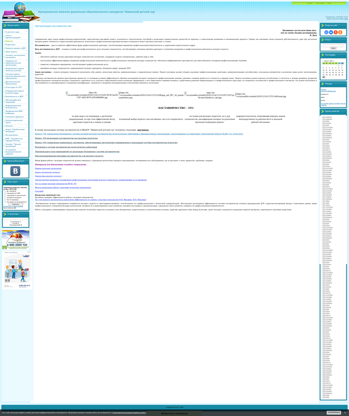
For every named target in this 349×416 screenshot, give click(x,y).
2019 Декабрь (327, 256)
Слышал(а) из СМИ (13, 193)
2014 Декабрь (327, 154)
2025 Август (326, 383)
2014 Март (326, 139)
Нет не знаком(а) (13, 200)
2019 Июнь (326, 246)
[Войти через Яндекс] (336, 32)
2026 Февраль (327, 393)
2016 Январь (326, 176)
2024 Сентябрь (327, 364)
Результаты (7, 206)
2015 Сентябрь (327, 168)
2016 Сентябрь (327, 188)
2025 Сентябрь (327, 385)
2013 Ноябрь (326, 131)
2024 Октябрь (327, 366)
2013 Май (325, 125)
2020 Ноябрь (326, 276)
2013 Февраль (327, 119)
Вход (329, 3)
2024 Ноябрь (326, 368)
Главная (310, 3)
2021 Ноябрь (326, 299)
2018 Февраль (327, 217)
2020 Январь (326, 258)
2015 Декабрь (327, 174)
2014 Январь (326, 135)
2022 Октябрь (327, 319)
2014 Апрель (326, 141)
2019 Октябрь (327, 252)
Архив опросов (18, 206)
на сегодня (325, 103)
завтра (331, 103)
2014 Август (326, 150)
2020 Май (325, 266)
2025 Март (326, 377)
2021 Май (325, 289)
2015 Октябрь (327, 170)
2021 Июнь (326, 291)
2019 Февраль (327, 237)
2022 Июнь (326, 311)
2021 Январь (326, 280)
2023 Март (326, 327)
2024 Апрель (326, 354)
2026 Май (325, 397)
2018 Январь (326, 215)
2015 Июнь (326, 166)
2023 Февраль (327, 325)
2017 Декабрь (327, 213)
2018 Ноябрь (326, 231)
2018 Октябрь (327, 229)
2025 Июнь (326, 381)
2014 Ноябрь (326, 152)
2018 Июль (326, 225)
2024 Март (326, 352)
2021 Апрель (326, 287)
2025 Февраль (327, 375)
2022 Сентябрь (327, 317)
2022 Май (325, 309)
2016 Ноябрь (326, 192)
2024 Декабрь (327, 370)
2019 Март (326, 240)
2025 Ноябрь (326, 389)
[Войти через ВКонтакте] (331, 32)
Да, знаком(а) (11, 191)
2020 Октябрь (327, 274)
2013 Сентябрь (327, 127)
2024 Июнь (326, 358)
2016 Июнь (326, 186)
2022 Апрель (326, 307)
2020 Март (326, 262)
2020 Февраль (327, 260)
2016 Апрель (326, 182)
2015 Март (326, 160)
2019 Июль (326, 248)
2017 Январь (326, 197)
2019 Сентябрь (327, 250)
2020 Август (326, 270)
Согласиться (334, 412)
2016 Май (325, 184)
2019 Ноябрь (326, 254)
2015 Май (325, 164)
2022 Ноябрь (326, 321)
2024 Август (326, 362)
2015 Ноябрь (326, 172)
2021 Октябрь (327, 297)
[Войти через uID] (326, 32)
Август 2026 (328, 61)
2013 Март (326, 121)
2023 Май (325, 332)
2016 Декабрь (327, 195)
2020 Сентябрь (327, 272)
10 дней (336, 103)
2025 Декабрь (327, 391)
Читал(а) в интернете (14, 197)
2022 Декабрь (327, 323)
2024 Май (325, 356)
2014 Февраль (327, 137)
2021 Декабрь (327, 301)
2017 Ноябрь (326, 211)
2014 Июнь (326, 145)
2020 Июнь (326, 268)
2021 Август (326, 293)
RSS (346, 19)
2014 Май (325, 143)
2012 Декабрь (327, 117)
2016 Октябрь (327, 190)
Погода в (328, 91)
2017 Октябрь (327, 209)
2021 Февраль (327, 282)
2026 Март (326, 395)
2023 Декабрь (327, 346)
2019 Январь (326, 235)
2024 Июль (326, 360)
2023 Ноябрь (326, 344)
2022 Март (326, 305)
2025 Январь (326, 372)
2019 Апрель (326, 242)
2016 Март (326, 180)
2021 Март (326, 285)
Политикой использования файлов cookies (129, 413)
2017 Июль (326, 205)
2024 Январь (326, 348)
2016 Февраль (327, 178)
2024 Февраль (327, 350)
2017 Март (326, 201)
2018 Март (326, 219)
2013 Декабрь (327, 133)
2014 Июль (326, 147)
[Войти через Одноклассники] (340, 32)
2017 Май (325, 203)
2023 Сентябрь (327, 340)
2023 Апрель (326, 330)
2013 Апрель (326, 123)
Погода (323, 89)
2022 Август (326, 315)
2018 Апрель (326, 221)
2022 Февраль (327, 303)
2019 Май (325, 244)
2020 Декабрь (327, 278)
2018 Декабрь (327, 233)
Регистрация (320, 3)
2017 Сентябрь (327, 207)
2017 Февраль (327, 199)
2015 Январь (326, 156)
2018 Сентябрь (327, 227)
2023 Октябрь (327, 342)
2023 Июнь (326, 334)
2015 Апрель (326, 162)
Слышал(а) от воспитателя (16, 195)
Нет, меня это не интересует (17, 202)
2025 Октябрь (327, 387)
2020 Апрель (326, 264)
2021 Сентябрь (327, 295)
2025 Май (325, 379)
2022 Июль (326, 313)
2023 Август (326, 338)
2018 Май (325, 223)
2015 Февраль (327, 158)
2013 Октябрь (327, 129)
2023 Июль (326, 336)
